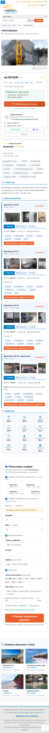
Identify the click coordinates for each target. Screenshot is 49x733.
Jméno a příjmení (13, 540)
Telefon (13, 560)
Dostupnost (22, 226)
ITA (27, 578)
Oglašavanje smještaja (28, 716)
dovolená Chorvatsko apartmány (22, 720)
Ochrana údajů (23, 712)
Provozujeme (7, 720)
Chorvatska (8, 722)
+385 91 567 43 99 (13, 126)
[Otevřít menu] (3, 2)
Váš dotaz (14, 587)
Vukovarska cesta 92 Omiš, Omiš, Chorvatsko (21, 34)
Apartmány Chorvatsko (29, 727)
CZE (7, 578)
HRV (14, 582)
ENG (14, 578)
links (20, 727)
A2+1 (22, 82)
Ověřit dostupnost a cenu (26, 104)
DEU (21, 578)
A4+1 (27, 82)
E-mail (8, 550)
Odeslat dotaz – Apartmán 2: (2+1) (20, 297)
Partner (16, 727)
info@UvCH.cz (39, 712)
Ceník (33, 226)
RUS (7, 582)
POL (20, 582)
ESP (33, 578)
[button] (24, 145)
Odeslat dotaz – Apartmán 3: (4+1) (20, 348)
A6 (32, 82)
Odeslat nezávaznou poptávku (25, 618)
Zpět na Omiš (8, 153)
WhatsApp (16, 129)
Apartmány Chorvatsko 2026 (22, 722)
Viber (37, 129)
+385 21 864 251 (13, 123)
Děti (11, 525)
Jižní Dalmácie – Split (8, 25)
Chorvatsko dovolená (39, 720)
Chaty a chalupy (24, 725)
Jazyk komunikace (18, 575)
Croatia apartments (38, 722)
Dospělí (9, 515)
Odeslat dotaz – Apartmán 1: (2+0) (20, 243)
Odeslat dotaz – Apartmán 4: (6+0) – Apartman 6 (25, 404)
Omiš (20, 25)
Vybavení (10, 226)
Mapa (25, 134)
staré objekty (8, 727)
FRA (39, 578)
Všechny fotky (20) (41, 68)
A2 (18, 82)
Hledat (39, 20)
